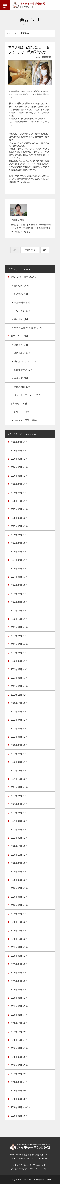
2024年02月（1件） (20, 593)
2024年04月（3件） (20, 577)
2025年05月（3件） (20, 526)
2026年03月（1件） (20, 476)
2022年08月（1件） (20, 711)
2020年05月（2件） (20, 888)
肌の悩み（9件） (22, 294)
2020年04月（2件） (20, 897)
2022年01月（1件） (20, 762)
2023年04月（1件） (20, 669)
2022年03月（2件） (20, 745)
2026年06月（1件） (20, 459)
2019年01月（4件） (20, 1015)
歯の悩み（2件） (22, 319)
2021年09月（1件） (20, 787)
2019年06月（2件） (20, 972)
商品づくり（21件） (20, 336)
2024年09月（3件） (20, 543)
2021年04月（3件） (20, 821)
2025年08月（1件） (20, 509)
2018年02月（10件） (21, 1107)
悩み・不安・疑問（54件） (24, 277)
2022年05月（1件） (20, 728)
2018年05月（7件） (20, 1082)
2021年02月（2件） (20, 838)
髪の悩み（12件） (23, 285)
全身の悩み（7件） (23, 302)
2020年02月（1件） (20, 905)
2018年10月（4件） (20, 1040)
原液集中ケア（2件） (24, 370)
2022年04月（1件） (20, 737)
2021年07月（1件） (20, 804)
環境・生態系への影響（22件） (29, 327)
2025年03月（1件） (20, 534)
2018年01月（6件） (20, 1116)
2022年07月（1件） (20, 720)
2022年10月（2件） (20, 703)
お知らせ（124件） (20, 403)
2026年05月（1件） (20, 467)
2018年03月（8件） (20, 1099)
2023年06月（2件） (20, 652)
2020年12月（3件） (20, 846)
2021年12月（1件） (20, 770)
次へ (45, 249)
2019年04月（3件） (20, 989)
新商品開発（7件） (23, 386)
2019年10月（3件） (20, 939)
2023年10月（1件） (20, 619)
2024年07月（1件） (20, 560)
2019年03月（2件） (20, 998)
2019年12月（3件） (20, 922)
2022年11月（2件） (20, 694)
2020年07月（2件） (20, 871)
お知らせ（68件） (23, 412)
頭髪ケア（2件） (22, 344)
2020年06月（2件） (20, 880)
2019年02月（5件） (20, 1006)
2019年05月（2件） (20, 981)
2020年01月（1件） (20, 913)
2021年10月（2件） (20, 779)
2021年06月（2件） (20, 812)
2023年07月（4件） (20, 644)
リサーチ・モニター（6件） (27, 395)
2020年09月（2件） (20, 863)
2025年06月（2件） (20, 518)
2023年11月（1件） (20, 610)
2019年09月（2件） (20, 947)
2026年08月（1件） (20, 442)
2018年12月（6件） (20, 1023)
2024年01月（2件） (20, 602)
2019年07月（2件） (20, 964)
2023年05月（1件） (20, 661)
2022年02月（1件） (20, 753)
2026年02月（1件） (20, 484)
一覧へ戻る (30, 249)
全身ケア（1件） (22, 378)
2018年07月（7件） (20, 1065)
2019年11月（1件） (20, 930)
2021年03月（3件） (20, 829)
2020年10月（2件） (20, 855)
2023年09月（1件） (20, 627)
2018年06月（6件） (20, 1073)
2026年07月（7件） (20, 450)
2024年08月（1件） (20, 551)
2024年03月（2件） (20, 585)
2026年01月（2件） (20, 492)
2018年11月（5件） (20, 1031)
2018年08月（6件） (20, 1057)
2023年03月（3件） (20, 678)
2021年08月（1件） (20, 795)
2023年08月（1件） (20, 635)
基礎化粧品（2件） (23, 353)
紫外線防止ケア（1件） (25, 361)
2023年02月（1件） (20, 686)
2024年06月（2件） (20, 568)
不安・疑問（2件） (23, 311)
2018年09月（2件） (20, 1048)
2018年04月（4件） (20, 1090)
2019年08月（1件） (20, 956)
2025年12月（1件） (20, 501)
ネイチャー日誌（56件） (26, 420)
